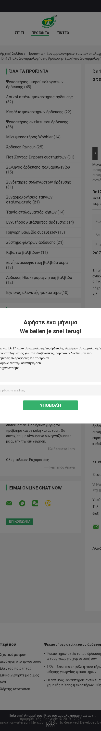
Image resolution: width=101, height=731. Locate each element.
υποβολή (50, 405)
